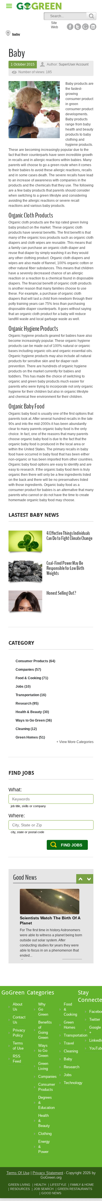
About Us (17, 1006)
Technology (69, 1083)
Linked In (93, 26)
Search (91, 16)
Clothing (43, 1133)
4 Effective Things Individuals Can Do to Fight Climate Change (69, 536)
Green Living (43, 1066)
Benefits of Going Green (43, 1030)
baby (16, 34)
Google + (94, 1030)
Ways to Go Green (34, 720)
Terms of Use (18, 1045)
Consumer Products (35, 661)
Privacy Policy (18, 1032)
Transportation (31, 695)
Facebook (94, 1011)
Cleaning (26, 729)
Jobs (23, 687)
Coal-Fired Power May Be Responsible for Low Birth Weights (65, 568)
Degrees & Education (43, 1102)
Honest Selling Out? (61, 593)
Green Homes (30, 737)
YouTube (94, 1048)
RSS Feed (17, 1058)
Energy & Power (43, 1146)
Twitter (94, 1019)
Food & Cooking (32, 678)
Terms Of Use (18, 1173)
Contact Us (18, 1019)
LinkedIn (94, 1040)
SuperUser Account (73, 64)
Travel (69, 1043)
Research (27, 703)
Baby (68, 1059)
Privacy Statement (48, 1173)
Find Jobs (71, 845)
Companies (28, 670)
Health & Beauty (32, 712)
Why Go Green (43, 1009)
